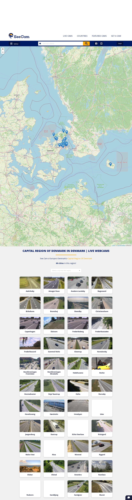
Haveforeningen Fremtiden (30, 373)
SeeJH (120, 43)
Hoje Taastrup (54, 394)
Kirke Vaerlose (78, 434)
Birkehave (30, 311)
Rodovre (30, 495)
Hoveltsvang (30, 414)
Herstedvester (30, 394)
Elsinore (54, 332)
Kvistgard (102, 434)
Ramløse (101, 475)
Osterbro (78, 475)
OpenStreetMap (121, 245)
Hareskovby (102, 352)
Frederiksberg (78, 332)
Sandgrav (78, 495)
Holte (78, 394)
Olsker (30, 475)
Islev (102, 414)
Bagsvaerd (102, 291)
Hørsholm (54, 414)
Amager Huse (54, 291)
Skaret (102, 495)
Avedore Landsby (78, 291)
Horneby (101, 394)
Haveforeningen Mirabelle (54, 373)
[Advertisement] (66, 15)
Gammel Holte (54, 352)
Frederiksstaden (102, 332)
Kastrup (54, 434)
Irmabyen (78, 414)
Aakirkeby (30, 291)
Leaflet (113, 245)
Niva (54, 455)
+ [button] (3, 49)
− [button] (3, 52)
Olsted (54, 475)
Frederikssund (30, 352)
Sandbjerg (54, 495)
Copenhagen (30, 332)
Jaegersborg (30, 434)
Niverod (78, 455)
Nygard (102, 455)
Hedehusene (78, 373)
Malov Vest (30, 455)
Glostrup (78, 352)
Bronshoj (54, 311)
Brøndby (77, 311)
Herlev (102, 373)
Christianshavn (102, 311)
